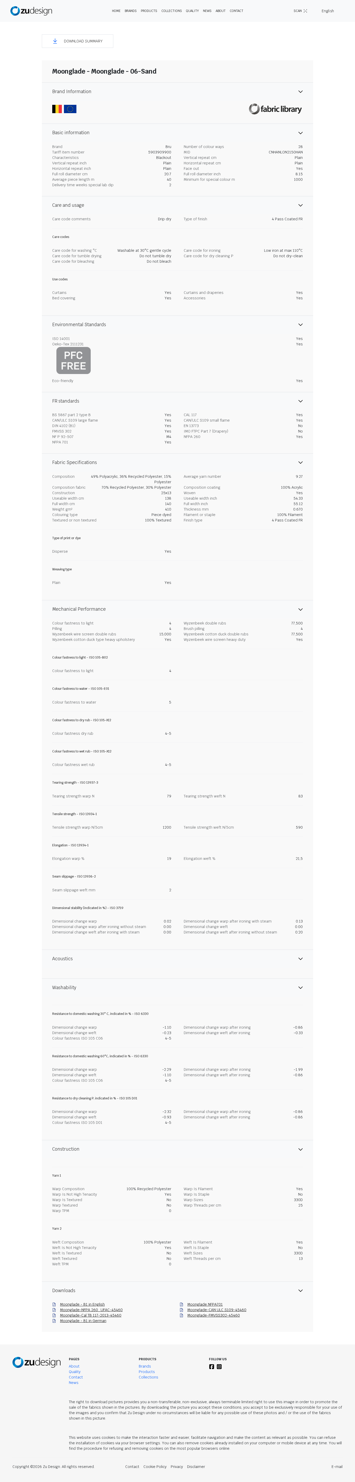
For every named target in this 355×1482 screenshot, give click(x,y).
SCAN (298, 11)
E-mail (337, 1466)
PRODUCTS (149, 11)
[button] (77, 41)
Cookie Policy (155, 1466)
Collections (171, 11)
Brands (145, 1366)
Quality (192, 11)
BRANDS (131, 11)
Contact (236, 11)
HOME (116, 11)
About (74, 1366)
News (207, 11)
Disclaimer (196, 1466)
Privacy (177, 1466)
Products (147, 1371)
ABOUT (221, 11)
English (328, 11)
